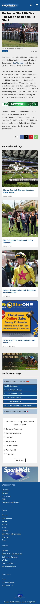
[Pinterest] (31, 137)
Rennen (5, 51)
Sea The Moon (18, 63)
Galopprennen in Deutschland (15, 382)
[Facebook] (22, 137)
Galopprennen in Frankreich (14, 412)
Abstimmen (20, 460)
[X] (26, 137)
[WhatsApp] (36, 137)
